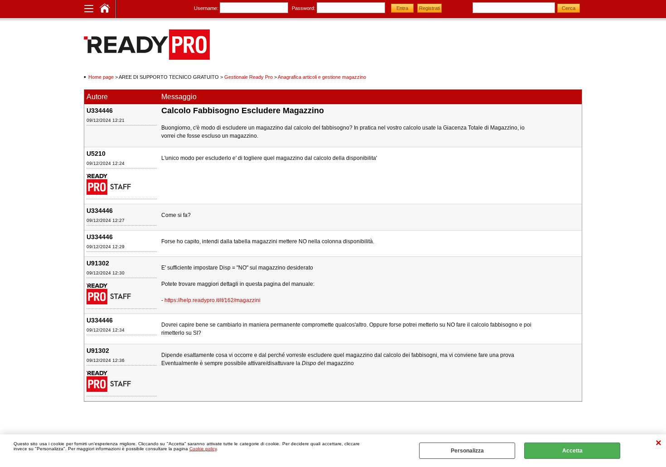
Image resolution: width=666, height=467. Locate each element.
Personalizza (467, 451)
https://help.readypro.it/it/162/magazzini (212, 300)
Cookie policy (203, 448)
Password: (303, 8)
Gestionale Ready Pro (248, 77)
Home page (101, 77)
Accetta (572, 451)
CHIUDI (658, 443)
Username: (206, 8)
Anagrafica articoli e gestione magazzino (322, 77)
